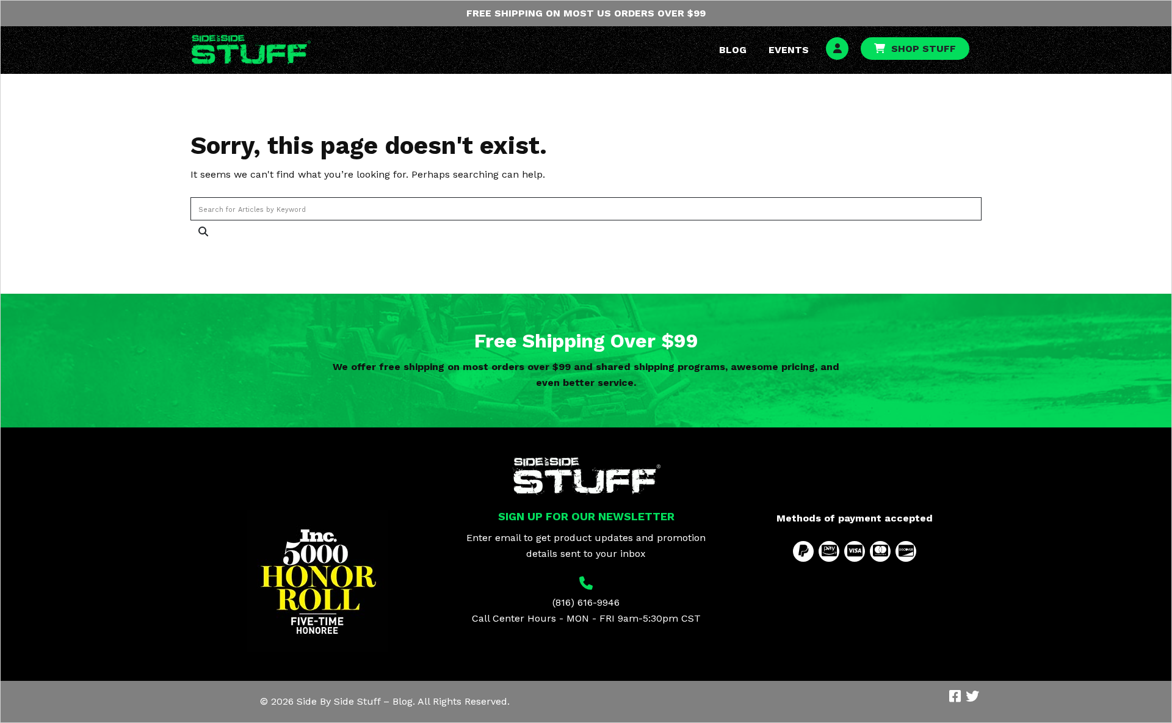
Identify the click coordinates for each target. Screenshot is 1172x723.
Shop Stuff (923, 48)
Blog (733, 50)
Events (789, 50)
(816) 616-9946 (586, 602)
